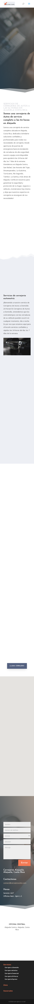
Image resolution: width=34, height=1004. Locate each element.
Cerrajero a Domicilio (12, 967)
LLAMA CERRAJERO (17, 666)
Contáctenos (15, 523)
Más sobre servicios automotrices (14, 447)
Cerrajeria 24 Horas (11, 976)
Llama (9, 82)
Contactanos (11, 285)
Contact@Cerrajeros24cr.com (17, 952)
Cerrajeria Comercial (12, 973)
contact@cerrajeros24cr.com (14, 883)
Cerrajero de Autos (11, 970)
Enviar (24, 863)
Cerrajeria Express (11, 979)
